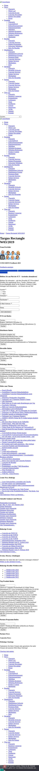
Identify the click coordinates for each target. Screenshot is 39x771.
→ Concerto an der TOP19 (9, 535)
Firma (2, 308)
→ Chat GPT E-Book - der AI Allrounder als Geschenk (18, 410)
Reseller (6, 39)
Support (11, 111)
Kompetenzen (12, 98)
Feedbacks (11, 104)
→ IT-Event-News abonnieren (10, 459)
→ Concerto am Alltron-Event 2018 (12, 546)
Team (10, 102)
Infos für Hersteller (14, 78)
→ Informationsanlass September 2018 (12, 540)
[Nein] (4, 770)
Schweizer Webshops (15, 46)
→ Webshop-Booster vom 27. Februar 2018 (14, 550)
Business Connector (14, 96)
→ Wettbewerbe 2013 (11, 575)
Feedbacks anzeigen (6, 267)
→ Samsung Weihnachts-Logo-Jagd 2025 (13, 425)
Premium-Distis (13, 57)
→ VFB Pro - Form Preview (9, 474)
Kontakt (11, 113)
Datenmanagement (14, 28)
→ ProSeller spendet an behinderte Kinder (14, 414)
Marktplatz (11, 37)
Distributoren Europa (15, 55)
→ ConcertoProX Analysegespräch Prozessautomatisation (19, 435)
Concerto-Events (13, 13)
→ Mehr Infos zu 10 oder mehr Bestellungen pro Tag (17, 403)
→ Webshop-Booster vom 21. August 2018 (14, 542)
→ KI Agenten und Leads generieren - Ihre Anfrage (17, 444)
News (6, 7)
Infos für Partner (13, 91)
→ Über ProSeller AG (7, 470)
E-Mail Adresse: (6, 304)
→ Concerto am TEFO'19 (8, 533)
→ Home (3, 449)
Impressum (11, 107)
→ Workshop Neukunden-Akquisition (12, 397)
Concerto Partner (13, 83)
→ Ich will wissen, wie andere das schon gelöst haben (17, 440)
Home (6, 5)
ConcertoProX (13, 24)
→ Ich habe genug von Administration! (13, 483)
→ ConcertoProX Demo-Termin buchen (13, 433)
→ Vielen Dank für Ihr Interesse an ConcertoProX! (17, 427)
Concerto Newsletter (15, 15)
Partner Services (13, 61)
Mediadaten (12, 63)
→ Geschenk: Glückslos (8, 405)
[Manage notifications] (4, 766)
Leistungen (12, 100)
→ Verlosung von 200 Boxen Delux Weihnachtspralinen (18, 412)
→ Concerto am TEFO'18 (8, 537)
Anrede (3, 289)
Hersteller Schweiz (14, 70)
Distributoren (8, 50)
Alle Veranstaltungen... (7, 525)
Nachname (4, 299)
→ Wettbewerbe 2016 (11, 570)
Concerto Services (14, 42)
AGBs (10, 109)
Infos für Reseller (14, 48)
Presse (10, 18)
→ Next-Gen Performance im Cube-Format (14, 489)
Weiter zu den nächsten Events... (10, 562)
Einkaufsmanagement (15, 26)
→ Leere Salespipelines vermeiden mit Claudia (15, 482)
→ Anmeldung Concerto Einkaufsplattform (14, 392)
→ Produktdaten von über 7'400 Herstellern (14, 466)
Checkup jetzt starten (7, 651)
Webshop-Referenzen (15, 33)
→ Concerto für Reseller (8, 462)
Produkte (7, 20)
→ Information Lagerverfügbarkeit (11, 409)
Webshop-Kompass (14, 31)
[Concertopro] (5, 2)
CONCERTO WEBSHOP (9, 271)
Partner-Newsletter (14, 16)
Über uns (7, 92)
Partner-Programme (14, 44)
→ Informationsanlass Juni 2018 (10, 544)
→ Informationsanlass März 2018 (11, 548)
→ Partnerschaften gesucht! (9, 448)
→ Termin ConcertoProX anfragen (11, 442)
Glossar (10, 105)
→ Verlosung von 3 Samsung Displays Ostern (15, 399)
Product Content (13, 35)
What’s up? (12, 11)
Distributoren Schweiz (15, 54)
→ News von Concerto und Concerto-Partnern (15, 461)
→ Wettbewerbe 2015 (11, 572)
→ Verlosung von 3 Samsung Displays (12, 416)
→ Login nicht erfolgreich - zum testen (12, 453)
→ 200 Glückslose (6, 401)
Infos (10, 65)
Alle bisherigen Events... (8, 552)
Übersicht (11, 9)
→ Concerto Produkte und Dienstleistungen (14, 446)
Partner (6, 79)
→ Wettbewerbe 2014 (11, 573)
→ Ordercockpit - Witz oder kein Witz (12, 423)
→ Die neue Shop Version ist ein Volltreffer (14, 422)
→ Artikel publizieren (7, 472)
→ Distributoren (5, 464)
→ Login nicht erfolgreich (8, 451)
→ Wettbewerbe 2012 (11, 577)
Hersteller (7, 66)
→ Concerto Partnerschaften (9, 468)
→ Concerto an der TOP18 (9, 539)
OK (2, 770)
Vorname (3, 295)
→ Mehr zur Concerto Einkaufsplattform (13, 407)
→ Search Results (6, 390)
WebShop (11, 29)
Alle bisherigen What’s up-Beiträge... (12, 495)
